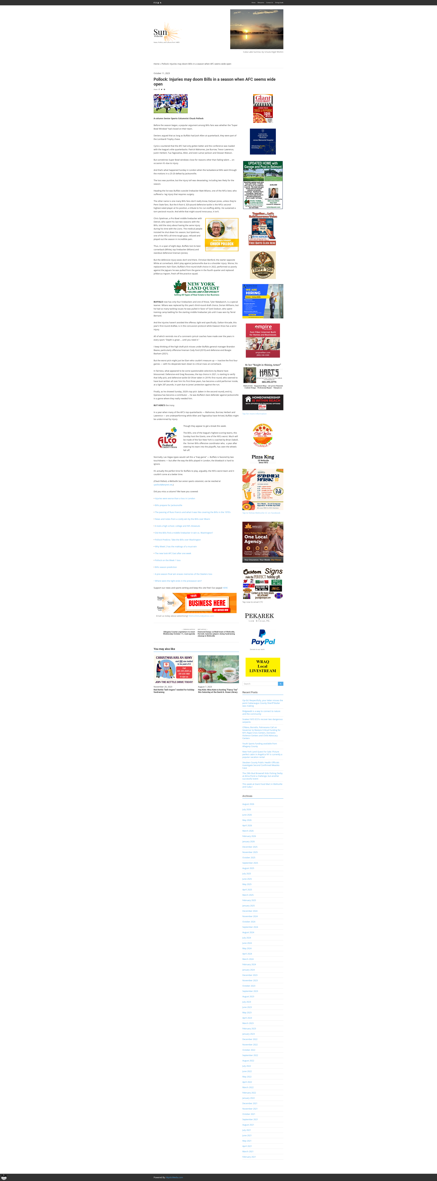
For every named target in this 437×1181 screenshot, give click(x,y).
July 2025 (246, 873)
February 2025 (249, 900)
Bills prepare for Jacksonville (168, 505)
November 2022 (250, 1044)
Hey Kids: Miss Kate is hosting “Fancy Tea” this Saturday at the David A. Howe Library (218, 691)
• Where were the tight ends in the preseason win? (178, 580)
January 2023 (248, 1033)
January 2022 (248, 1098)
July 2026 (246, 809)
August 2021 (248, 1124)
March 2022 (248, 1087)
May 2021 (247, 1140)
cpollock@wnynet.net (163, 484)
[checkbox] (4, 1177)
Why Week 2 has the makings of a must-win (176, 546)
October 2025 (248, 857)
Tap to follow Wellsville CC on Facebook (261, 512)
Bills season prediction (166, 567)
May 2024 (247, 948)
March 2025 (248, 895)
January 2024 (248, 969)
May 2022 (247, 1076)
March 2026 (248, 830)
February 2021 (249, 1156)
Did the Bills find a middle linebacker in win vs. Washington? (184, 532)
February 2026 (249, 836)
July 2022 (246, 1066)
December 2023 (249, 975)
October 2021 (248, 1114)
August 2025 (248, 868)
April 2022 (247, 1082)
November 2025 (250, 852)
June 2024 (247, 943)
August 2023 (248, 996)
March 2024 (248, 959)
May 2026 (247, 820)
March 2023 (248, 1023)
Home (253, 3)
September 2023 (250, 991)
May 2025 (247, 884)
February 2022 (249, 1092)
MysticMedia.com (174, 1177)
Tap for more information (254, 413)
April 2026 (247, 825)
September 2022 (250, 1055)
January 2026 (248, 841)
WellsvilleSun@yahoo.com (201, 615)
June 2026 (247, 814)
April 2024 (247, 953)
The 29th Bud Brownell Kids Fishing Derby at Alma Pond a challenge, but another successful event (262, 776)
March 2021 (248, 1151)
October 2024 (248, 921)
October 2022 (248, 1050)
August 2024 (248, 932)
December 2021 (249, 1103)
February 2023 (249, 1028)
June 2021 (247, 1135)
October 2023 (248, 985)
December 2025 (249, 846)
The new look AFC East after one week (173, 553)
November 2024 (250, 916)
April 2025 (247, 889)
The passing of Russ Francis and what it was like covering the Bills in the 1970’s (193, 512)
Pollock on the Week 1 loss (168, 560)
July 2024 (246, 937)
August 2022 (248, 1060)
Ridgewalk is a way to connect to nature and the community (261, 712)
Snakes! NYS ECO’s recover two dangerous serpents (262, 720)
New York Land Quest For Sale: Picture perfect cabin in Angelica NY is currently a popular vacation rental (262, 754)
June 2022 (247, 1071)
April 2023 (247, 1017)
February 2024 (249, 964)
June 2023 (247, 1007)
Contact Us (269, 3)
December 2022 (249, 1039)
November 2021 (250, 1108)
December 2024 (249, 911)
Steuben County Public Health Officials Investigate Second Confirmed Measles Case (260, 765)
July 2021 (246, 1130)
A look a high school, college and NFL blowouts (177, 526)
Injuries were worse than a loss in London (175, 498)
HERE (225, 587)
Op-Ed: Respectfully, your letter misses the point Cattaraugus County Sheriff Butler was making (262, 703)
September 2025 (250, 862)
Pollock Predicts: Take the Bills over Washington (178, 539)
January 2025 (248, 905)
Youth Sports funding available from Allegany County (259, 745)
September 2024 (250, 927)
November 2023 (250, 980)
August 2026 (248, 804)
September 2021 (250, 1119)
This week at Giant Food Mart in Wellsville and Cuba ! (262, 785)
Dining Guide (279, 3)
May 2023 (247, 1012)
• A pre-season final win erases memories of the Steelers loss (183, 574)
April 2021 (247, 1146)
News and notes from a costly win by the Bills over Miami (182, 519)
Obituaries (261, 3)
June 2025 (247, 879)
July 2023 (246, 1001)
